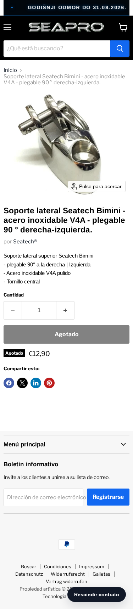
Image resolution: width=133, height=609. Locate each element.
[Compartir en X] (22, 383)
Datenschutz (29, 574)
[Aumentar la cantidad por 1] (65, 310)
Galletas (101, 574)
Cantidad (14, 295)
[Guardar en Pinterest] (49, 383)
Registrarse (108, 497)
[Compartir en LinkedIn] (36, 383)
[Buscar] (119, 48)
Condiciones (57, 566)
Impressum (91, 566)
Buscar (28, 566)
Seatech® (25, 241)
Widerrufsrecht (68, 574)
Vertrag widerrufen (66, 581)
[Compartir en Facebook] (9, 383)
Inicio (10, 70)
